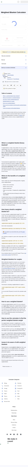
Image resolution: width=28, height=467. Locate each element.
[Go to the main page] (7, 2)
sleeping (20, 115)
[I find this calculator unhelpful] (8, 85)
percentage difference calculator (9, 268)
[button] (14, 52)
